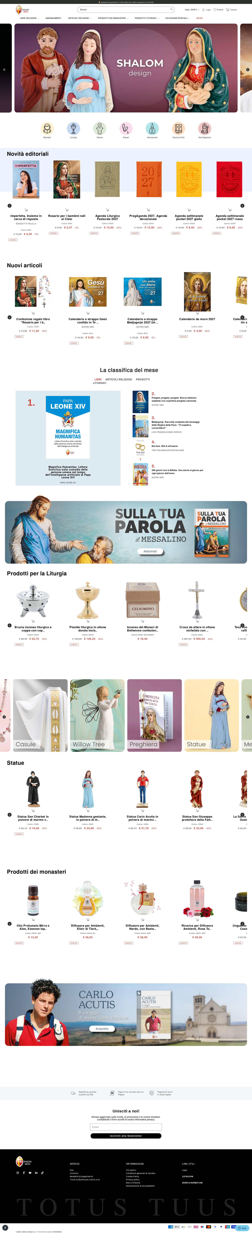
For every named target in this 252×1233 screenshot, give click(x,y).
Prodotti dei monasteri (36, 871)
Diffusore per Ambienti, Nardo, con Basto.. (142, 927)
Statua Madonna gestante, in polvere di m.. (87, 818)
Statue (15, 762)
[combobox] (126, 10)
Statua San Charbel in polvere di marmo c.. (33, 818)
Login (184, 1170)
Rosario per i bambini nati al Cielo (66, 217)
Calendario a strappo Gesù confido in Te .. (88, 320)
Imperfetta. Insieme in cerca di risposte (26, 217)
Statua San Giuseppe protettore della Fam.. (197, 818)
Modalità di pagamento (81, 1176)
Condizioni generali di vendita (140, 1173)
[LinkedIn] (36, 1173)
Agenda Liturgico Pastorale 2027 (107, 217)
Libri (98, 379)
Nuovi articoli (24, 265)
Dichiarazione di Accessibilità (140, 1186)
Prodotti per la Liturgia (37, 573)
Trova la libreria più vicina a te (85, 1179)
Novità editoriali (28, 153)
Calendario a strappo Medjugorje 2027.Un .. (142, 320)
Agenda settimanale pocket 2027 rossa (230, 217)
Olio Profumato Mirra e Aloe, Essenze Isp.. (33, 927)
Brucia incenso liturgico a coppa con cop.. (33, 628)
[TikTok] (42, 1173)
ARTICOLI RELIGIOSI (119, 379)
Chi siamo (131, 1170)
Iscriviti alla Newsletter (126, 1136)
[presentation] (4, 717)
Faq (72, 1170)
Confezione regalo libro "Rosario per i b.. (33, 320)
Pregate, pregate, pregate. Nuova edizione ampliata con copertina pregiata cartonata (174, 399)
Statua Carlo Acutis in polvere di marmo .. (142, 818)
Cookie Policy (132, 1176)
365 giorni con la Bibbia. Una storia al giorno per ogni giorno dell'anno (177, 472)
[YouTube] (30, 1173)
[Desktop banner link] (126, 529)
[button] (29, 18)
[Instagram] (18, 1173)
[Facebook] (24, 1173)
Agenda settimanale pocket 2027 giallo (189, 217)
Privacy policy (133, 1179)
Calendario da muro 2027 (197, 319)
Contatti (74, 1173)
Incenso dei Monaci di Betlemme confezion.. (142, 628)
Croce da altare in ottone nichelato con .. (197, 628)
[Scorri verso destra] (242, 206)
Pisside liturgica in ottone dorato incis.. (87, 628)
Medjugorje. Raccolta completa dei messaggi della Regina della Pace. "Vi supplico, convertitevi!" (176, 424)
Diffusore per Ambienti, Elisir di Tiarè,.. (87, 927)
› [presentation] (247, 69)
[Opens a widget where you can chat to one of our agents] (242, 1228)
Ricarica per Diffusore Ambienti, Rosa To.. (197, 927)
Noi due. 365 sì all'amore (165, 446)
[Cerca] (172, 9)
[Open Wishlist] (215, 10)
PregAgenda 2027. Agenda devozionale (148, 217)
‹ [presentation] (4, 69)
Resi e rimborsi (133, 1182)
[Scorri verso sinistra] (10, 206)
